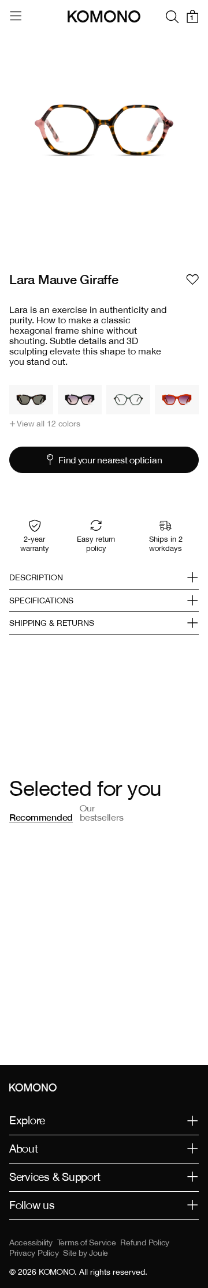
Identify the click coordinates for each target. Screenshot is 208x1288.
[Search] (172, 16)
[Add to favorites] (192, 279)
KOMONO (57, 1271)
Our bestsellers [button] (101, 812)
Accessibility (31, 1242)
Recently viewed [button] (158, 812)
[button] (44, 423)
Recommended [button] (41, 817)
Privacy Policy (33, 1253)
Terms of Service (86, 1242)
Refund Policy (144, 1242)
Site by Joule (85, 1253)
